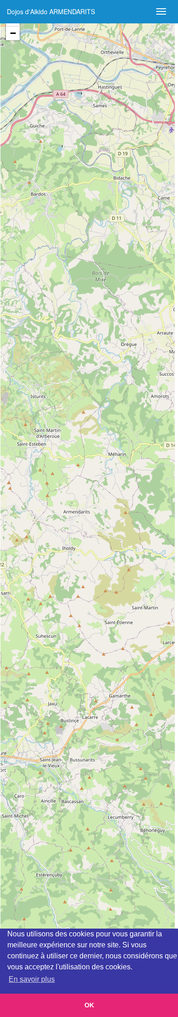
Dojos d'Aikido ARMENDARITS (51, 11)
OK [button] (89, 1005)
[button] (13, 33)
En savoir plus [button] (32, 979)
